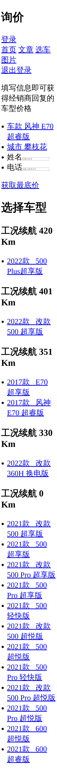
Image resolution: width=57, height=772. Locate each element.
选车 (43, 49)
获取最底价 (20, 185)
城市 (27, 147)
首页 (8, 49)
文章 (25, 49)
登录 (8, 39)
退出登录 (16, 70)
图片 (8, 60)
